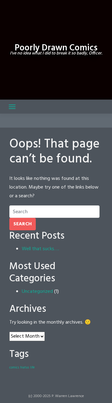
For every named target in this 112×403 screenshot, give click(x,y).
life (32, 367)
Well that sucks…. (40, 249)
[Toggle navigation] (12, 106)
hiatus (24, 367)
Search (22, 224)
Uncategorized (37, 292)
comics (14, 367)
